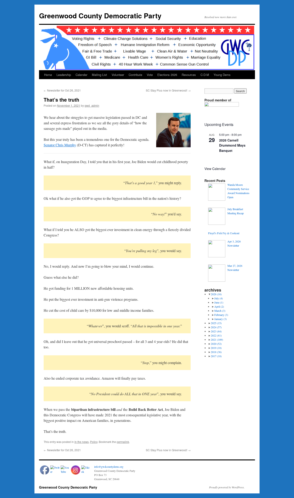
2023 (216, 331)
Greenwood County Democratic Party (100, 15)
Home (48, 74)
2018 (216, 352)
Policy (93, 442)
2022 (216, 335)
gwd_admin (92, 105)
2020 (216, 343)
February (221, 315)
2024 (216, 327)
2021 (217, 339)
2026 (216, 294)
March (219, 310)
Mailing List (99, 74)
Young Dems (222, 74)
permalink (123, 442)
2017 (216, 356)
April (219, 306)
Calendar (81, 74)
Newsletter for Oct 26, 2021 (62, 90)
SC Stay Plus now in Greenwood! (168, 90)
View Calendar (215, 168)
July (218, 298)
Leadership (64, 74)
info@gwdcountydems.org (108, 466)
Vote (150, 74)
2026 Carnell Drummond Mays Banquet (232, 145)
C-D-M (205, 74)
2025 (216, 323)
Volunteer (118, 74)
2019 (216, 348)
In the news (81, 442)
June (218, 302)
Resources (189, 74)
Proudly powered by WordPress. (227, 487)
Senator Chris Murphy (60, 144)
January (220, 319)
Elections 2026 (167, 74)
